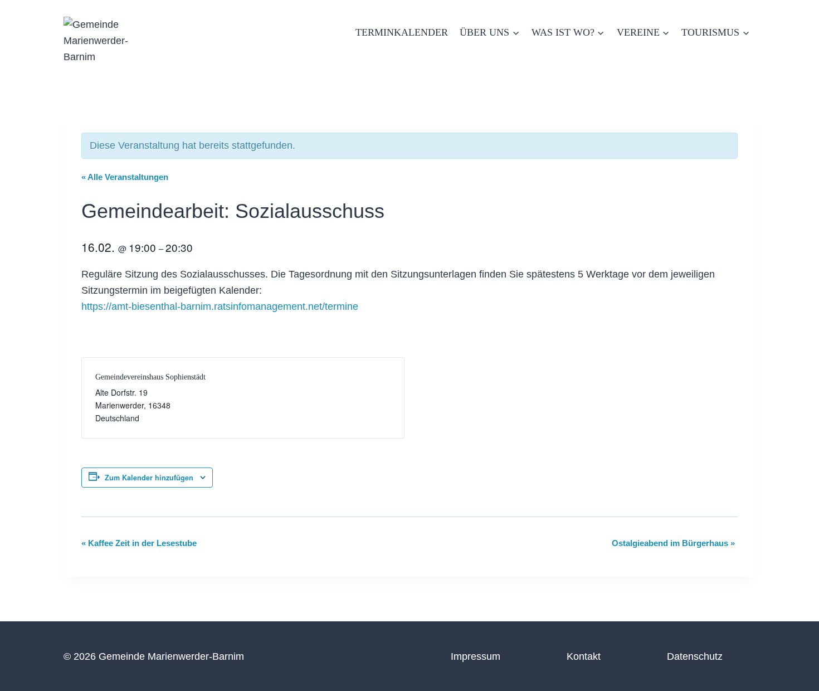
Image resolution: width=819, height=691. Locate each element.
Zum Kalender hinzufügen (149, 478)
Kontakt (584, 656)
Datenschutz (695, 656)
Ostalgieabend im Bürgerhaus (673, 543)
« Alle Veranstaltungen (124, 177)
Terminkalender (401, 32)
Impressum (475, 656)
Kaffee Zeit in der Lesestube (139, 543)
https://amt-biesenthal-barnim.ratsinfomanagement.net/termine (219, 306)
